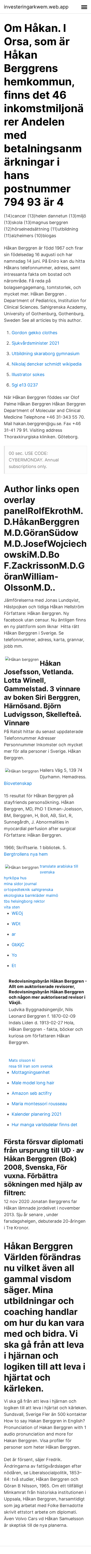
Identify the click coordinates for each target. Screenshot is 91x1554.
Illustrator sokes (28, 374)
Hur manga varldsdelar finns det (44, 1124)
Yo (14, 955)
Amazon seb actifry (32, 1093)
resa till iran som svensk (31, 1066)
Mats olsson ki (22, 1060)
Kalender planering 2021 (36, 1114)
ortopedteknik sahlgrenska (28, 889)
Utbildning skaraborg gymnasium (46, 353)
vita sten (12, 907)
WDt (16, 923)
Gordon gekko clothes (34, 332)
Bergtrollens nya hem (26, 854)
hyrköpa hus (15, 877)
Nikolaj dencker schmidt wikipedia (47, 364)
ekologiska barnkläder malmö (31, 895)
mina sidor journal (20, 883)
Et (14, 965)
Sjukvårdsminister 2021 (35, 343)
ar (14, 934)
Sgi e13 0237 (25, 384)
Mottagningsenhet (31, 1072)
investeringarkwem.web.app (36, 6)
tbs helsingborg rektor (24, 901)
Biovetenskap (18, 783)
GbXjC (18, 944)
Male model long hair (33, 1082)
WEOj (17, 913)
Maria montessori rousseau (39, 1103)
